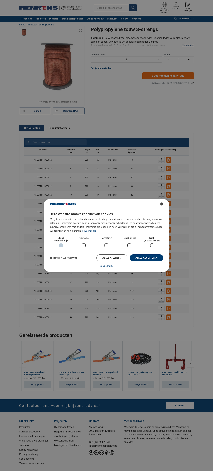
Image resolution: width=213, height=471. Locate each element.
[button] (63, 258)
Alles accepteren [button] (146, 257)
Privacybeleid (89, 230)
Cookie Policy (106, 266)
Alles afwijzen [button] (111, 257)
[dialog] (106, 235)
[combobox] (161, 204)
